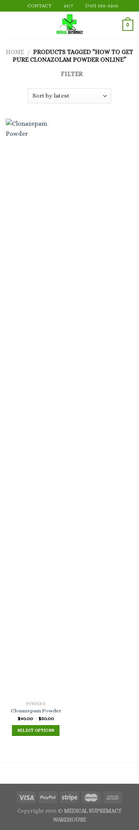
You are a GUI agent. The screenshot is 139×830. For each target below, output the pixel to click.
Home (15, 52)
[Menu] (10, 25)
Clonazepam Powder (36, 711)
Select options (35, 730)
